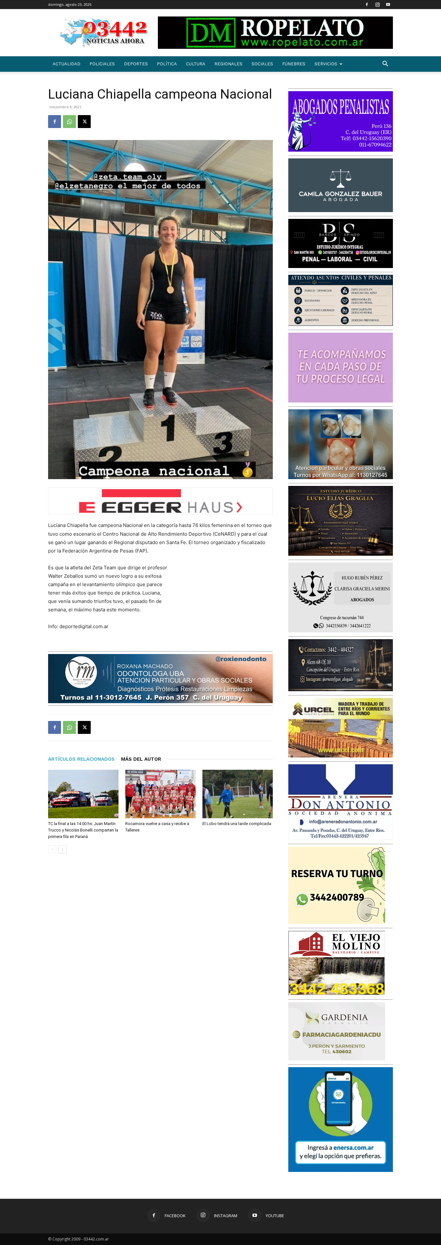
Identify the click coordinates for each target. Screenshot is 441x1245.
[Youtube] (388, 4)
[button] (385, 64)
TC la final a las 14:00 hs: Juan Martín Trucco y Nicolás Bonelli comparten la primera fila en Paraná (83, 830)
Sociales (262, 63)
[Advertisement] (224, 605)
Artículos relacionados (81, 759)
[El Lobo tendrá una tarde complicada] (237, 794)
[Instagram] (377, 4)
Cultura (195, 63)
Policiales (102, 63)
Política (167, 63)
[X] (84, 121)
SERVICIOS (325, 63)
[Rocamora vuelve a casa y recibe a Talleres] (160, 794)
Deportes (136, 63)
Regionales (228, 63)
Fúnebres (293, 63)
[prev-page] (52, 849)
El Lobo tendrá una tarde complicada (236, 823)
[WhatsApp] (69, 121)
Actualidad (66, 63)
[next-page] (62, 849)
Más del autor (141, 759)
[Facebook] (367, 4)
